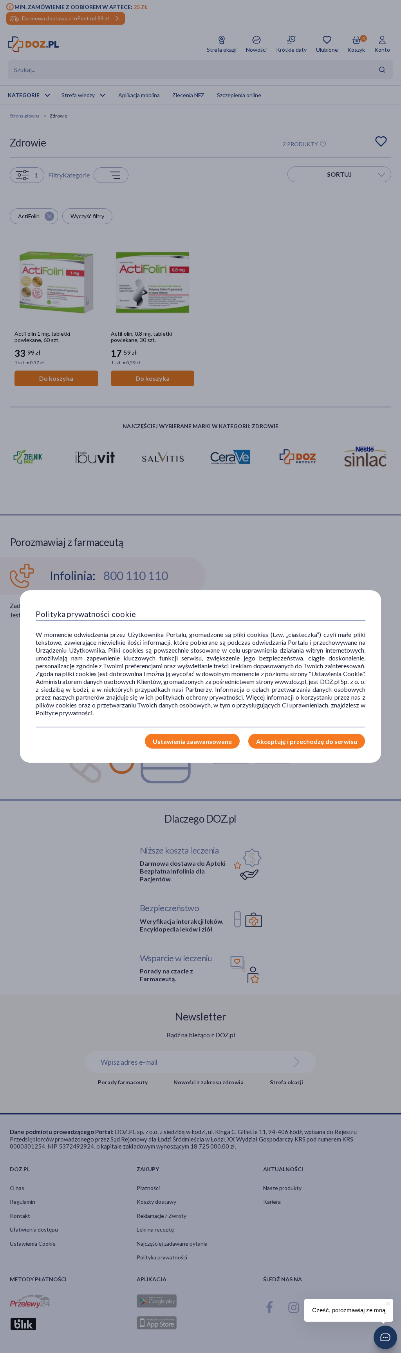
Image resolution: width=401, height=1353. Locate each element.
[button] (385, 1337)
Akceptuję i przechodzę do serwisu (306, 741)
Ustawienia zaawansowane (192, 741)
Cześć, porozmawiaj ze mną (348, 1310)
